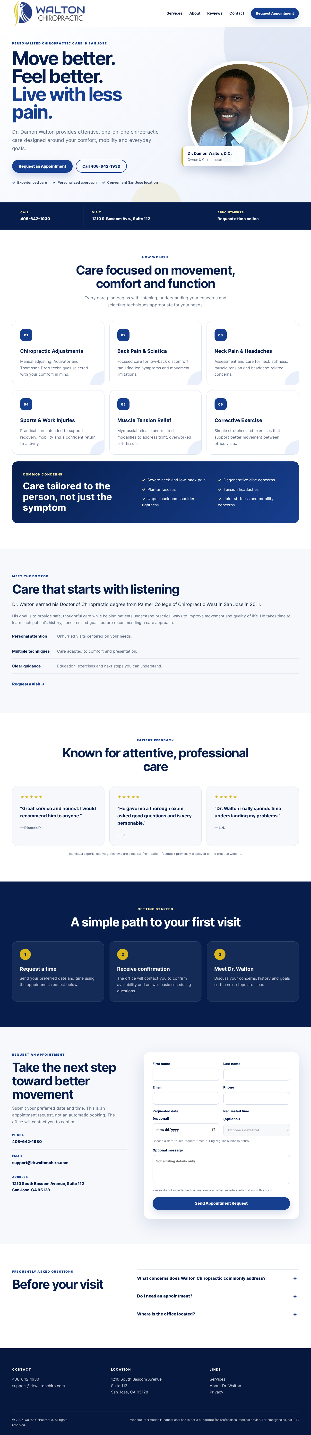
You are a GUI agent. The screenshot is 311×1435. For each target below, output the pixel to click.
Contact (236, 13)
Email (157, 1087)
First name (161, 1064)
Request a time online (238, 218)
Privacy (216, 1392)
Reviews (215, 13)
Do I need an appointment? (164, 1295)
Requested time (236, 1115)
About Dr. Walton (225, 1385)
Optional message (168, 1150)
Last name (231, 1064)
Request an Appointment (42, 166)
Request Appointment (275, 13)
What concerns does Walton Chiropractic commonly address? (201, 1278)
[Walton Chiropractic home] (50, 13)
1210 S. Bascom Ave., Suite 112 (121, 218)
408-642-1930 (35, 218)
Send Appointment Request (221, 1203)
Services (174, 13)
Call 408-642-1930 (101, 166)
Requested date (165, 1115)
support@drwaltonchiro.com (40, 1162)
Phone (228, 1087)
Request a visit (28, 684)
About (194, 13)
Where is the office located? (166, 1313)
